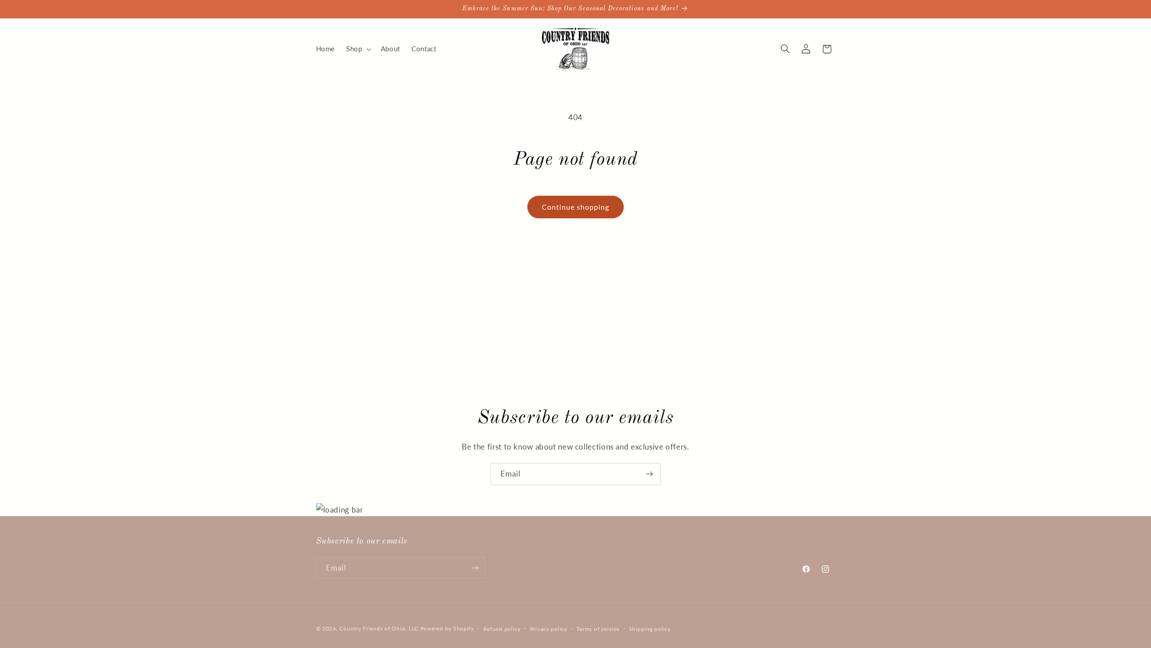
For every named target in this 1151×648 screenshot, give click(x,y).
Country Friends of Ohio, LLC (379, 628)
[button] (358, 49)
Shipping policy (650, 629)
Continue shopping (576, 206)
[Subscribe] (649, 474)
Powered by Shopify (447, 628)
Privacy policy (548, 629)
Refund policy (502, 629)
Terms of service (598, 629)
